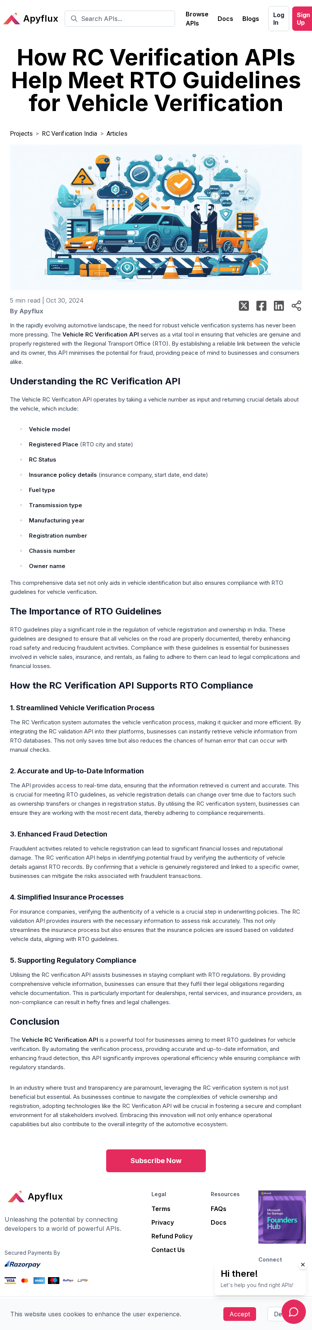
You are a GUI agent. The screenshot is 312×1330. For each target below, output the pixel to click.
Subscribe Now (156, 1161)
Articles (117, 133)
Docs (225, 18)
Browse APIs (197, 18)
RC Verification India (69, 133)
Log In (278, 18)
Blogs (250, 18)
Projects (21, 133)
